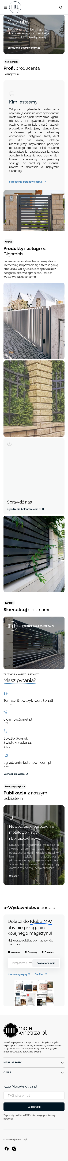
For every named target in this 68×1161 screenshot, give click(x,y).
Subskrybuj (34, 1106)
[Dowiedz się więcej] (34, 643)
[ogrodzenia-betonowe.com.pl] (34, 34)
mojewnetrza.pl (19, 1139)
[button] (5, 7)
